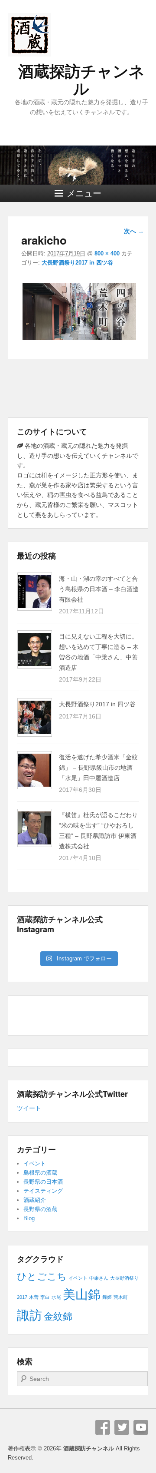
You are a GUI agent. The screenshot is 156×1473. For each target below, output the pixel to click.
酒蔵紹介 (34, 1200)
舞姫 (107, 1297)
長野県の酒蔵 (40, 1209)
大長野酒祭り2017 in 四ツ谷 (77, 262)
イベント (34, 1163)
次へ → (134, 231)
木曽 (34, 1297)
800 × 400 (107, 253)
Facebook (102, 1427)
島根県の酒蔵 (40, 1172)
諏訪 (29, 1315)
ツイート (29, 1108)
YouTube (140, 1427)
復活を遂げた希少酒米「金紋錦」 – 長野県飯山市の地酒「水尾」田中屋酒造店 (98, 767)
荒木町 (121, 1297)
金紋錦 (58, 1316)
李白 (45, 1297)
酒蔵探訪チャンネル (81, 80)
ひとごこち (42, 1276)
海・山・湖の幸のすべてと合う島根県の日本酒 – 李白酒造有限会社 (99, 589)
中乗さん (98, 1278)
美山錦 (82, 1294)
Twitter (121, 1427)
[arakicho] (79, 340)
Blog (29, 1218)
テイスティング (43, 1191)
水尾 (56, 1297)
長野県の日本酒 (43, 1181)
